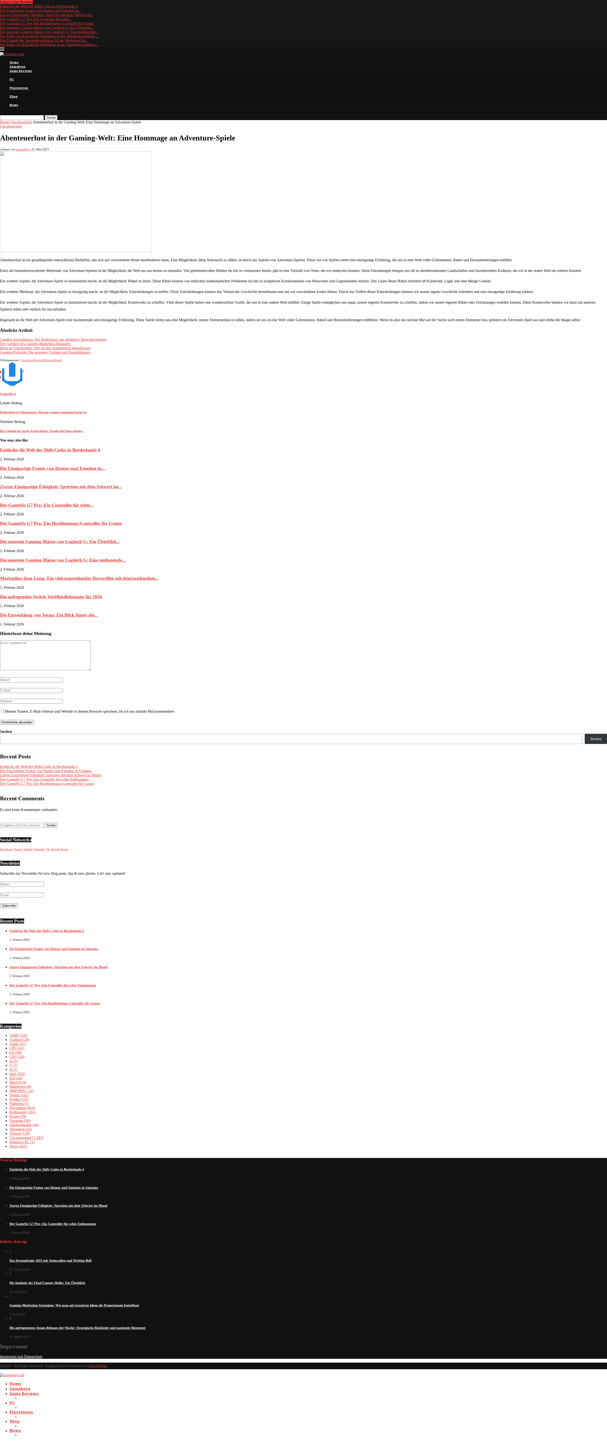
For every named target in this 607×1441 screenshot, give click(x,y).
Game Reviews (20, 71)
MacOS (17, 1082)
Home (13, 62)
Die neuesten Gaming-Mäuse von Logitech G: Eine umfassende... (49, 32)
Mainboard (20, 1087)
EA (15, 1052)
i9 (13, 1069)
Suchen (6, 732)
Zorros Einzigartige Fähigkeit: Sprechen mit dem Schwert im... (47, 15)
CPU (16, 1048)
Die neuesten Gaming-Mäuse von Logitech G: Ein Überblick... (47, 28)
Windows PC (22, 1142)
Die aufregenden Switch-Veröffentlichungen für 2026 (51, 596)
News (13, 105)
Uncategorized (21, 122)
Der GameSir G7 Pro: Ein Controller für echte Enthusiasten (44, 779)
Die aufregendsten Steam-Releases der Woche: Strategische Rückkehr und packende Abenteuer (77, 1328)
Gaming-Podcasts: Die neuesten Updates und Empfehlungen (45, 352)
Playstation (18, 88)
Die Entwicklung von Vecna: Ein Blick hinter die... (49, 614)
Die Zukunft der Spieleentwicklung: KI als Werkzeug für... (44, 40)
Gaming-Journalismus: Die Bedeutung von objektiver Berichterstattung (53, 340)
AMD (18, 1035)
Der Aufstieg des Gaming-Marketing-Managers (35, 344)
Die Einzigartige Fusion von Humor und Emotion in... (40, 11)
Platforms (19, 1104)
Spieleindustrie (24, 1125)
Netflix (19, 1095)
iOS (16, 1078)
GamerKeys (23, 149)
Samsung (19, 1121)
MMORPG (21, 1091)
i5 (13, 1061)
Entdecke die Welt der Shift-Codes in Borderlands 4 (39, 6)
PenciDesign (97, 1366)
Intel (17, 1074)
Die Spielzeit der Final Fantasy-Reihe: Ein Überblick (47, 1283)
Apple (17, 1044)
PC (11, 79)
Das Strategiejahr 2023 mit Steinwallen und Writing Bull (50, 1260)
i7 (13, 1065)
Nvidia (18, 1099)
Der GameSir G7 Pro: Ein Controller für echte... (36, 19)
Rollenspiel (22, 1112)
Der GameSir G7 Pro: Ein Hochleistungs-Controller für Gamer (47, 23)
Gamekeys (17, 66)
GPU (16, 1057)
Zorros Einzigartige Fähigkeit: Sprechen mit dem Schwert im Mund (50, 775)
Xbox (13, 96)
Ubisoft (19, 1133)
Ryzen (17, 1116)
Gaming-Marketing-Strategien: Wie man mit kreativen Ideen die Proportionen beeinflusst (74, 1305)
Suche (51, 117)
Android (19, 1040)
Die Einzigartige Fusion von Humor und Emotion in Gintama (46, 771)
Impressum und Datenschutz (21, 1357)
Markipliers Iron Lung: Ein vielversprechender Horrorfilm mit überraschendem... (79, 578)
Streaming (20, 1129)
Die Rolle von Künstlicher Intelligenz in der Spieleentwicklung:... (49, 36)
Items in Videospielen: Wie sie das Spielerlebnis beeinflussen (45, 348)
